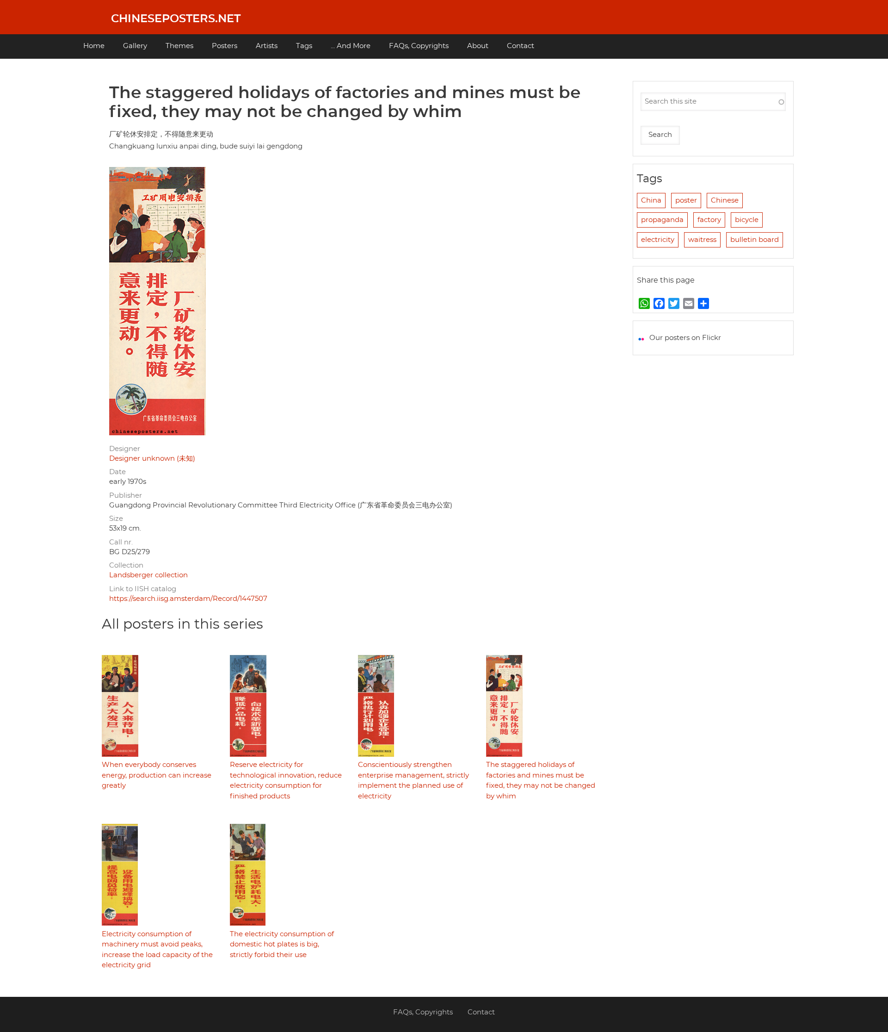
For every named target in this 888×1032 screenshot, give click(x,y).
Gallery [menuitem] (135, 46)
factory (709, 219)
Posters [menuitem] (224, 46)
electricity (657, 239)
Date (117, 472)
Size (116, 518)
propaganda (662, 219)
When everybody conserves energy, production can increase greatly (156, 775)
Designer (124, 448)
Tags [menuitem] (304, 46)
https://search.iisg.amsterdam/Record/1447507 (188, 598)
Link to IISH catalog (142, 589)
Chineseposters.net (175, 19)
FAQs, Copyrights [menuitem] (419, 46)
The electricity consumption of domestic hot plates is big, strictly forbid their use (282, 944)
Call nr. (121, 542)
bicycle (746, 219)
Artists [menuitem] (267, 46)
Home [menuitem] (94, 46)
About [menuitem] (477, 46)
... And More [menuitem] (350, 46)
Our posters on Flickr (685, 337)
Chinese (725, 200)
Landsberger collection (148, 575)
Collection (126, 565)
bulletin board (754, 239)
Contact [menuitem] (520, 46)
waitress (702, 239)
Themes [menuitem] (179, 46)
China (651, 200)
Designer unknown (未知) (152, 458)
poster (686, 200)
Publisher (125, 495)
